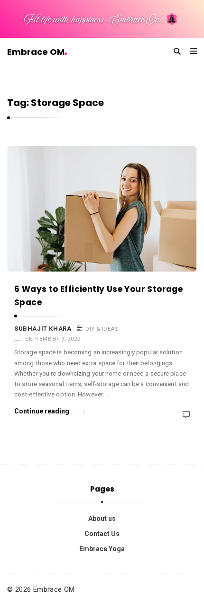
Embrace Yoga (102, 549)
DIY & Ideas (102, 328)
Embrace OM (36, 52)
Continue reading (42, 411)
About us (102, 518)
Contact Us (102, 533)
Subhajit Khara (42, 328)
